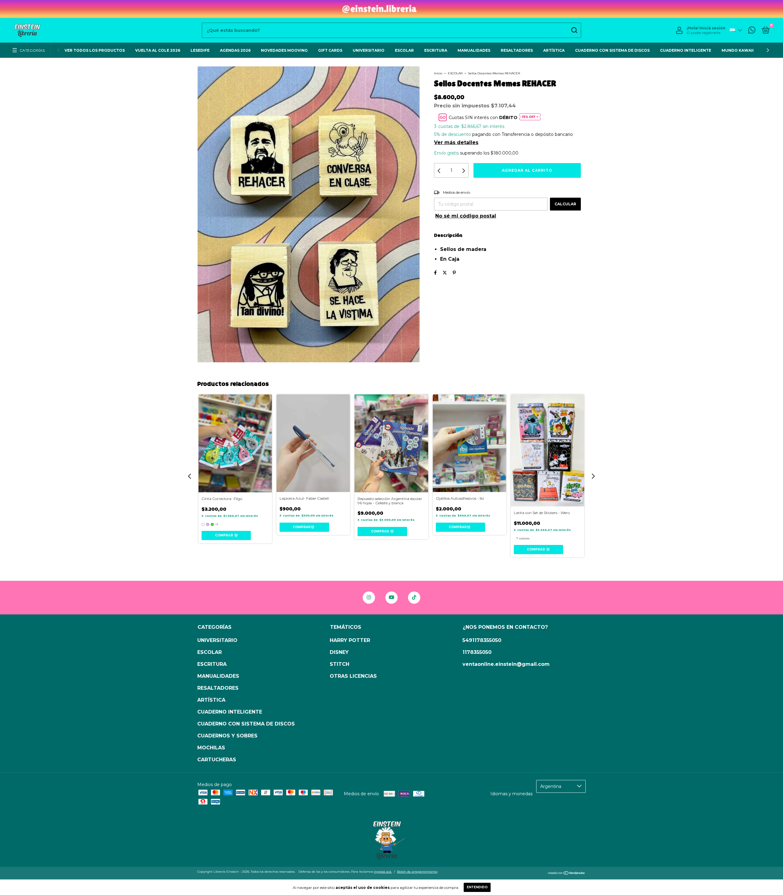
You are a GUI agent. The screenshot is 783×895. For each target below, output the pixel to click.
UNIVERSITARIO (368, 50)
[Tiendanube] (566, 873)
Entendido (477, 887)
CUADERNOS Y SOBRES (227, 736)
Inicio (438, 73)
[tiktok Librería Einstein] (414, 597)
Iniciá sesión (712, 28)
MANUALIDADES (474, 50)
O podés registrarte (703, 32)
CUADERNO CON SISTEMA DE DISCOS (612, 50)
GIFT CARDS (330, 50)
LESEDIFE (200, 50)
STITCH (339, 664)
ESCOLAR (404, 50)
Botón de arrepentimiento (417, 872)
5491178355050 (481, 640)
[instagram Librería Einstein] (369, 597)
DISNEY (339, 652)
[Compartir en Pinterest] (454, 272)
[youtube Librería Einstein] (391, 597)
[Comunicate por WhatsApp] (752, 31)
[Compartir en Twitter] (445, 272)
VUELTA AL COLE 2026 (157, 50)
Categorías (32, 50)
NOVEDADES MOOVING (284, 50)
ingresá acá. (383, 872)
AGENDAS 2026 (235, 50)
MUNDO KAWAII (738, 50)
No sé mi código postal (465, 216)
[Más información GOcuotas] (530, 117)
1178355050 (477, 652)
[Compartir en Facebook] (435, 272)
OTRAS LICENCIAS (353, 676)
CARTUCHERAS (216, 760)
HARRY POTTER (350, 640)
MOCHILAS (211, 748)
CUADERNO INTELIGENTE (685, 50)
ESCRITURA (435, 50)
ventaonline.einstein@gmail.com (506, 664)
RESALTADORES (517, 50)
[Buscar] (574, 30)
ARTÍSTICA (554, 50)
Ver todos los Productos (95, 50)
